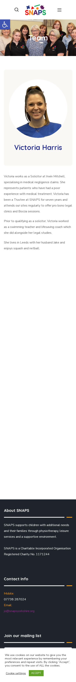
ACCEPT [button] (36, 673)
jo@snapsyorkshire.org (19, 611)
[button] (5, 24)
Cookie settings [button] (16, 673)
